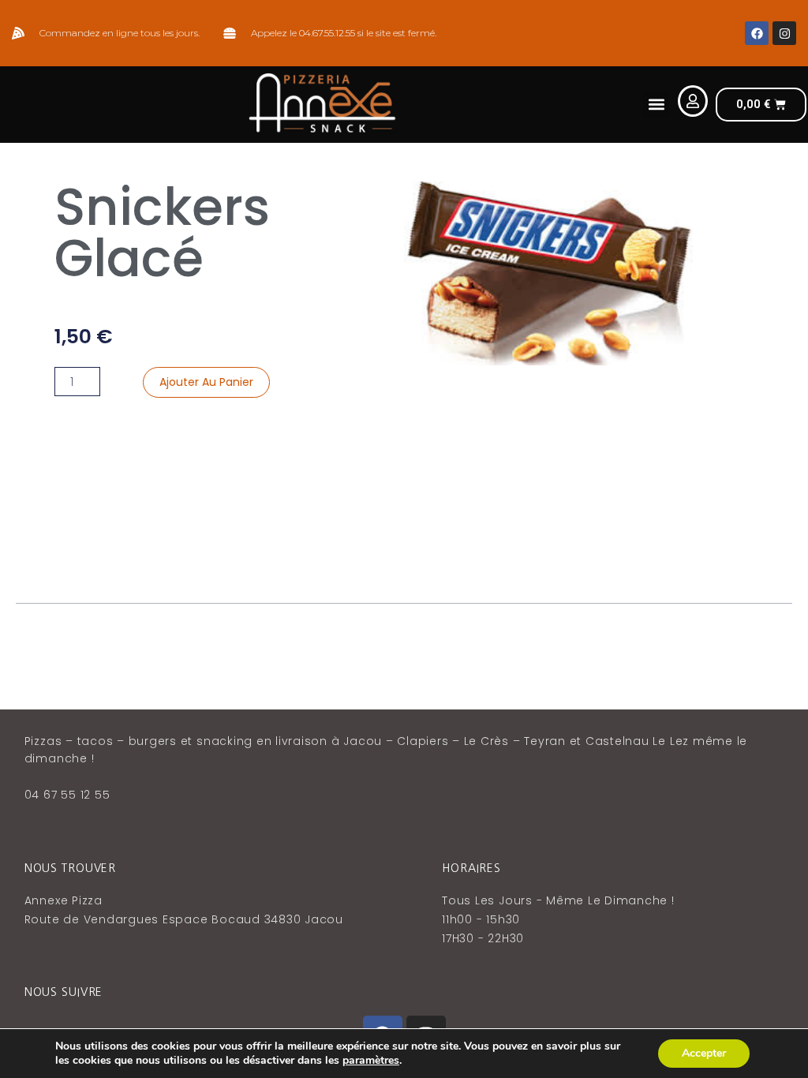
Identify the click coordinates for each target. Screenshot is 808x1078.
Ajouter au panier (206, 382)
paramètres (370, 1061)
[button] (656, 105)
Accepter (704, 1053)
